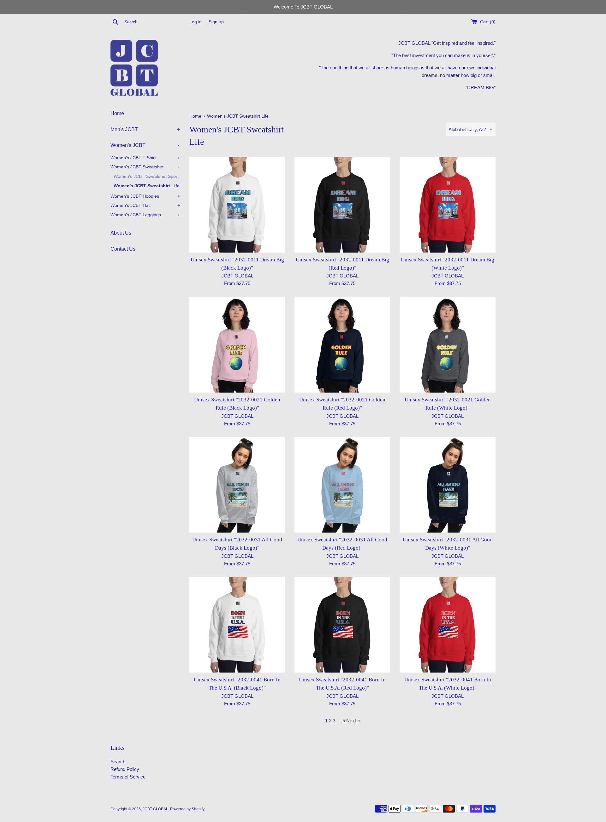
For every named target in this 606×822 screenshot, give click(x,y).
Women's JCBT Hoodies (145, 196)
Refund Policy (124, 769)
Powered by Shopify (187, 809)
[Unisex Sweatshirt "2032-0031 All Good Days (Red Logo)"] (342, 485)
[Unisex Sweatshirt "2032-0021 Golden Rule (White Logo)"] (448, 344)
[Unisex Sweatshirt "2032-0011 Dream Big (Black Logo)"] (237, 204)
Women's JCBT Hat (145, 205)
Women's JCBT (144, 145)
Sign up (216, 22)
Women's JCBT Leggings (145, 215)
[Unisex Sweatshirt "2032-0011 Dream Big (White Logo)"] (448, 204)
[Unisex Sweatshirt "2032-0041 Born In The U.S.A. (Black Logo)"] (237, 625)
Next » (353, 720)
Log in (195, 22)
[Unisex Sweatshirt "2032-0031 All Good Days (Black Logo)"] (237, 485)
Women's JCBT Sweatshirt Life (147, 186)
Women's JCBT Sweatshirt (144, 167)
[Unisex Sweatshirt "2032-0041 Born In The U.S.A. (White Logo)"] (448, 625)
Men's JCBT (145, 129)
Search (117, 761)
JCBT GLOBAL (155, 809)
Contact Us (122, 249)
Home (117, 113)
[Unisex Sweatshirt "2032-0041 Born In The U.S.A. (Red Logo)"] (342, 625)
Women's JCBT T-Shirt (145, 157)
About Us (120, 233)
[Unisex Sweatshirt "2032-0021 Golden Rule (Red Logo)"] (342, 344)
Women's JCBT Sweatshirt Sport (146, 176)
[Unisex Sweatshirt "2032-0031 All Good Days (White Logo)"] (448, 485)
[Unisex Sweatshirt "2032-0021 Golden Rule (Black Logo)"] (237, 344)
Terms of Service (128, 776)
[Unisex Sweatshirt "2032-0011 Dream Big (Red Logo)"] (342, 204)
